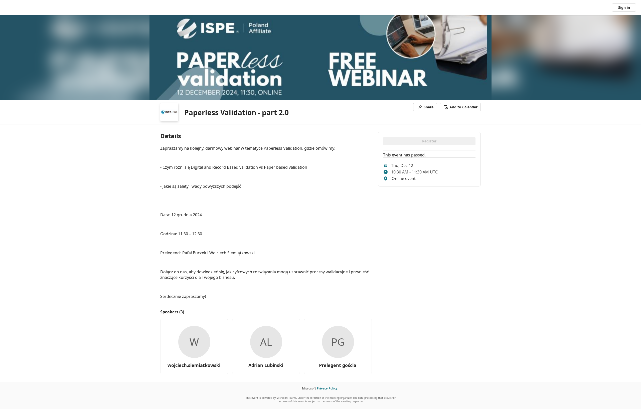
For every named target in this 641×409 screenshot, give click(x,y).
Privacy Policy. (327, 388)
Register (429, 141)
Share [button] (428, 107)
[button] (460, 107)
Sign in (624, 7)
